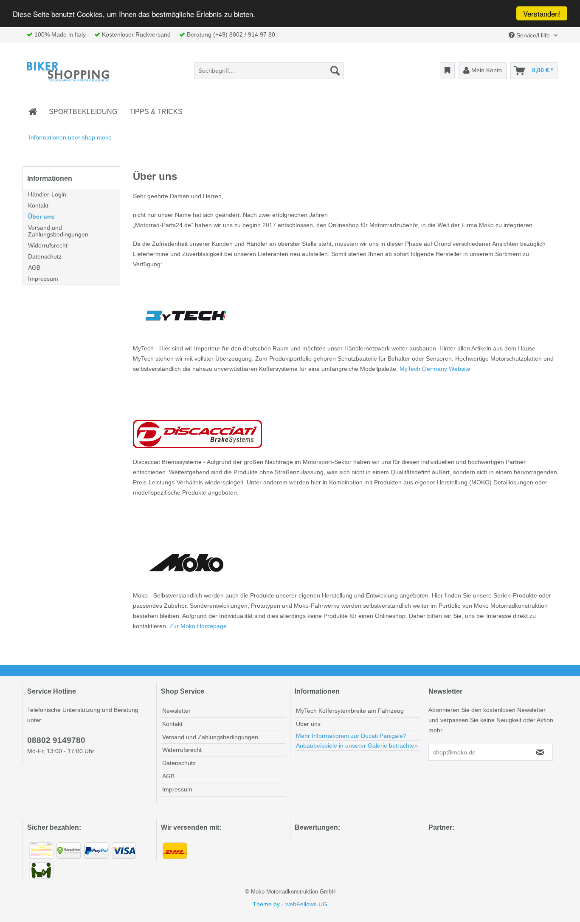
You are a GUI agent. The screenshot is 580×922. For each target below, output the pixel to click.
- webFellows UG (304, 904)
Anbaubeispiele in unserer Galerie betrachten (357, 745)
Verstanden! (542, 13)
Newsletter (176, 710)
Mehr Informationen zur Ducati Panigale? (351, 735)
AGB (34, 267)
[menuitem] (269, 70)
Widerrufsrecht (48, 245)
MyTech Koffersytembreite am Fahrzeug (350, 710)
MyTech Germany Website (435, 368)
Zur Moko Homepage (198, 626)
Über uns (41, 216)
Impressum (43, 278)
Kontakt (38, 205)
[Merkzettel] (447, 70)
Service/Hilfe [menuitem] (533, 35)
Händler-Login (47, 194)
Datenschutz (45, 256)
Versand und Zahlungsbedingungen (58, 231)
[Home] (33, 112)
